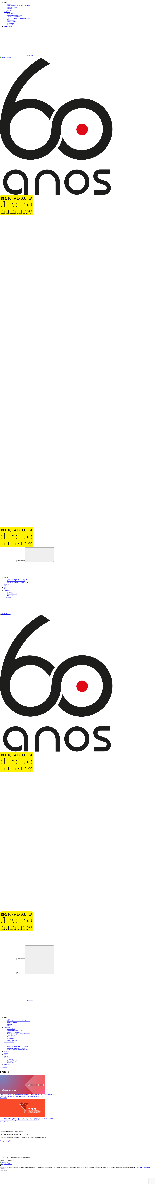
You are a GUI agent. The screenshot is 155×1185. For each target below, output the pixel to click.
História (9, 8)
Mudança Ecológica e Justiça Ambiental (18, 18)
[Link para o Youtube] (95, 574)
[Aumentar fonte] (13, 41)
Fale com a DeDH (9, 26)
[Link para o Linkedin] (41, 574)
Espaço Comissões (12, 25)
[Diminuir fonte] (40, 41)
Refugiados (10, 23)
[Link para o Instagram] (68, 574)
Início (1, 1067)
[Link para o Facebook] (13, 574)
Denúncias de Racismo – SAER (16, 581)
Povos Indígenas (12, 21)
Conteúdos (7, 590)
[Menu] (13, 612)
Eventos (6, 585)
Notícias (6, 589)
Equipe (9, 10)
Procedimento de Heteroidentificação (17, 582)
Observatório (11, 20)
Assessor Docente (12, 7)
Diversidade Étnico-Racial (14, 15)
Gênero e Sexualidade (13, 16)
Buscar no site (21, 560)
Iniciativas (6, 584)
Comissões (7, 12)
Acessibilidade (11, 13)
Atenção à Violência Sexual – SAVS (17, 579)
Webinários (10, 595)
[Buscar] (13, 944)
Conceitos (10, 592)
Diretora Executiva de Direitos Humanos (18, 5)
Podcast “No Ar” (12, 594)
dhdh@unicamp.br (5, 1141)
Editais (5, 587)
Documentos (7, 597)
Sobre (8, 4)
